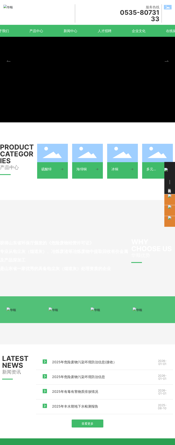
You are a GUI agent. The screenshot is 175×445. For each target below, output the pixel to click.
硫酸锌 (46, 169)
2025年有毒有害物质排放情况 (75, 391)
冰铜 (114, 169)
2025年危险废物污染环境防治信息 (78, 377)
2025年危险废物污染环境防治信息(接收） (84, 362)
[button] (166, 61)
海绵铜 (81, 169)
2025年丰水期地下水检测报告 (75, 406)
